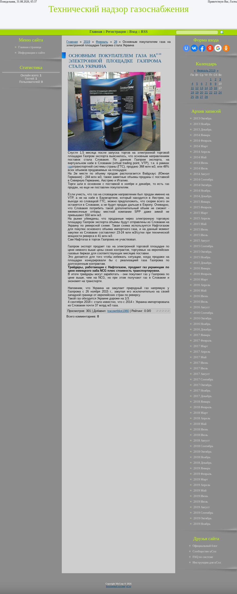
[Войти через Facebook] (202, 48)
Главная (96, 32)
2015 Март (200, 213)
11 (192, 88)
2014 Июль (200, 168)
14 (206, 88)
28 (115, 42)
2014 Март (200, 146)
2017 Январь (201, 335)
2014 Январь (201, 135)
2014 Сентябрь (203, 179)
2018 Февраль (202, 407)
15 (210, 88)
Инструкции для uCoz (207, 562)
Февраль (102, 42)
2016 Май (199, 290)
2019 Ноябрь (201, 524)
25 (192, 97)
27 (201, 97)
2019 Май (199, 490)
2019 (87, 42)
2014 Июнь (200, 163)
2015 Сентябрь (203, 246)
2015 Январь (201, 201)
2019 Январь (201, 468)
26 (197, 97)
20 (201, 92)
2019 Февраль (202, 474)
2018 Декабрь (202, 462)
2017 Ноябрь (201, 390)
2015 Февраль (202, 207)
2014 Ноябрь (201, 190)
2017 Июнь (200, 362)
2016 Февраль (202, 274)
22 (210, 92)
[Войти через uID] (186, 48)
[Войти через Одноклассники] (226, 48)
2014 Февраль (202, 140)
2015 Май (199, 224)
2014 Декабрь (202, 196)
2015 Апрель (201, 218)
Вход (133, 32)
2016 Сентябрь (203, 312)
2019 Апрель (201, 485)
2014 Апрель (201, 151)
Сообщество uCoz (204, 551)
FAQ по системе (203, 557)
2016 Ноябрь (201, 324)
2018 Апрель (201, 418)
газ (70, 166)
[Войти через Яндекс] (209, 48)
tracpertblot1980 (118, 311)
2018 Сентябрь (203, 446)
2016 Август (201, 307)
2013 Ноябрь (201, 124)
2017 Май (199, 357)
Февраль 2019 (206, 70)
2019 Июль (200, 501)
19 (197, 92)
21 (206, 92)
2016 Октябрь (202, 318)
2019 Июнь (200, 496)
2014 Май (199, 157)
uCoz (128, 586)
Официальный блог (205, 545)
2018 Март (200, 412)
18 (192, 92)
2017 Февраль (202, 340)
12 (197, 88)
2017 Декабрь (202, 396)
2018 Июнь (200, 429)
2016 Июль (200, 301)
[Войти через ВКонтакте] (194, 48)
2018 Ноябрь (201, 457)
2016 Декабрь (202, 329)
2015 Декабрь (202, 262)
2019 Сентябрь (203, 512)
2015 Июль (200, 235)
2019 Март (200, 479)
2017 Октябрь (202, 385)
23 (215, 92)
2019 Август (201, 507)
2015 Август (201, 240)
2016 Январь (201, 268)
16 (215, 88)
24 (220, 92)
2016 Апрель (201, 285)
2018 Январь (201, 401)
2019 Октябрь (202, 518)
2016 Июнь (200, 296)
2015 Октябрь (202, 251)
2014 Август (201, 174)
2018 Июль (200, 435)
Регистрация (116, 32)
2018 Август (201, 440)
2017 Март (200, 346)
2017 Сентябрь (203, 379)
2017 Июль (200, 368)
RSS (144, 32)
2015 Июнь (200, 229)
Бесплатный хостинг (115, 586)
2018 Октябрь (202, 451)
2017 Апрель (201, 351)
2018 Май (199, 424)
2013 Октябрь (202, 118)
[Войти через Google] (218, 48)
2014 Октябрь (202, 185)
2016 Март (200, 279)
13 (201, 88)
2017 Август (201, 374)
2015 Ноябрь (201, 257)
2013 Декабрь (202, 129)
